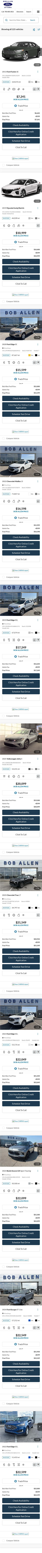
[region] (21, 116)
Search (32, 20)
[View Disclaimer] (24, 89)
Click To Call (21, 147)
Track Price (23, 105)
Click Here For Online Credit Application (21, 133)
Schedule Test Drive (21, 141)
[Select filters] (34, 29)
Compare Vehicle (12, 165)
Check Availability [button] (21, 125)
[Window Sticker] (38, 89)
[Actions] (38, 72)
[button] (7, 12)
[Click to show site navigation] (38, 12)
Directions (20, 12)
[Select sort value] (38, 29)
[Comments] (34, 89)
